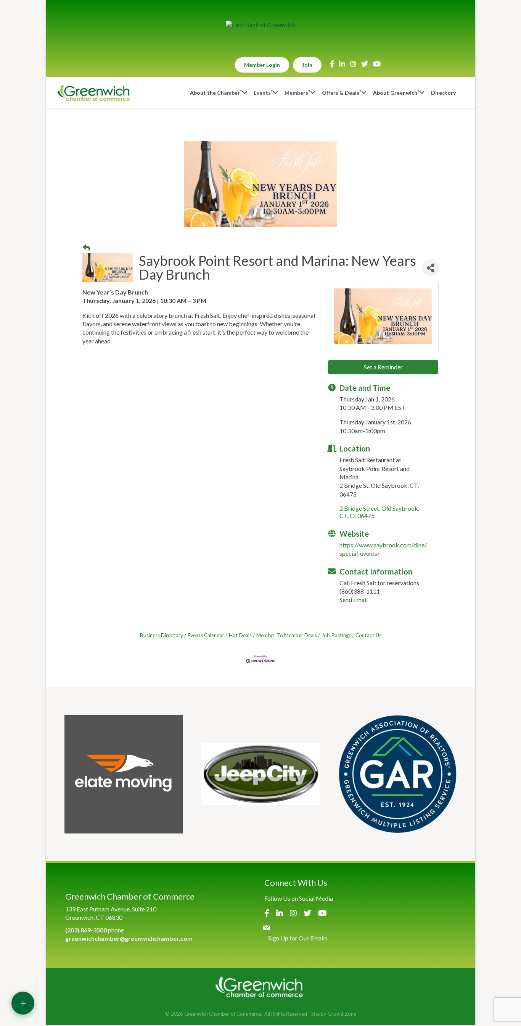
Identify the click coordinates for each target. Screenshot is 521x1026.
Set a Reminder (383, 367)
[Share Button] (430, 267)
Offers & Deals (340, 92)
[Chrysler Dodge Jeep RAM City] (260, 774)
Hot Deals (240, 635)
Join (307, 64)
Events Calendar (206, 635)
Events (262, 92)
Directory (443, 92)
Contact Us (368, 635)
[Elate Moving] (123, 774)
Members (296, 92)
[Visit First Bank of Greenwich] (260, 25)
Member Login (262, 64)
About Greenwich (395, 92)
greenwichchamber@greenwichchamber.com (129, 938)
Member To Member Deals (286, 635)
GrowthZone (342, 1014)
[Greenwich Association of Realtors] (397, 774)
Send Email (353, 599)
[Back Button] (86, 248)
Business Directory (161, 635)
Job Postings (336, 635)
